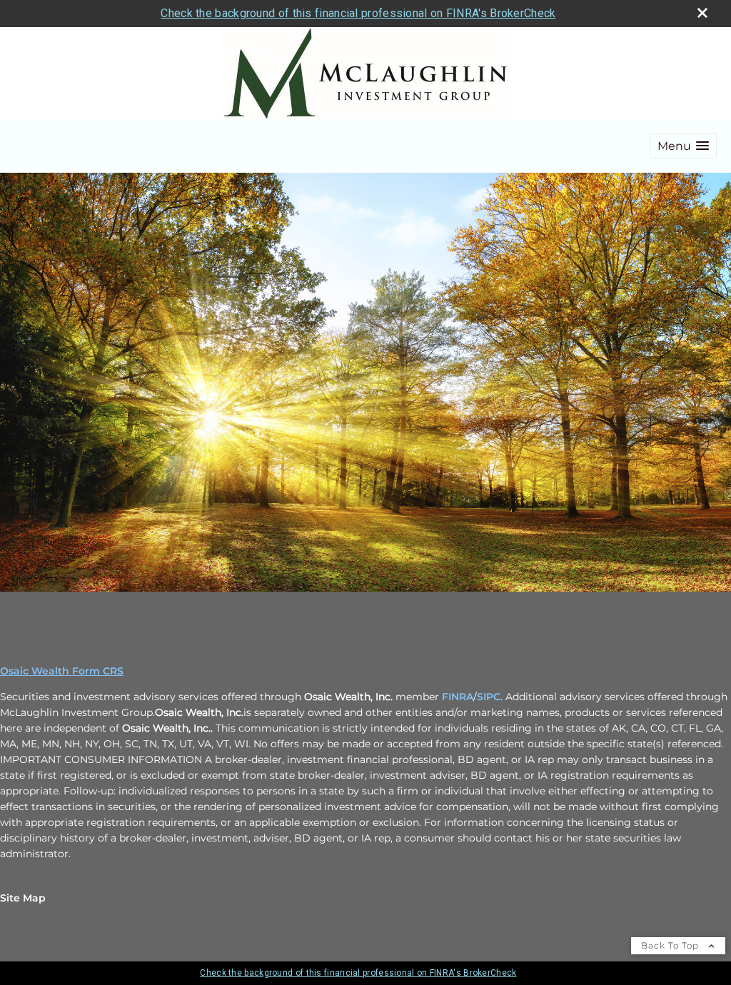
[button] (683, 145)
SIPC (488, 696)
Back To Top (671, 945)
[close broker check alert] (702, 13)
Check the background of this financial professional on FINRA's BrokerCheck (358, 13)
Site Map (23, 897)
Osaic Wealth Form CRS (61, 671)
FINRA (457, 696)
